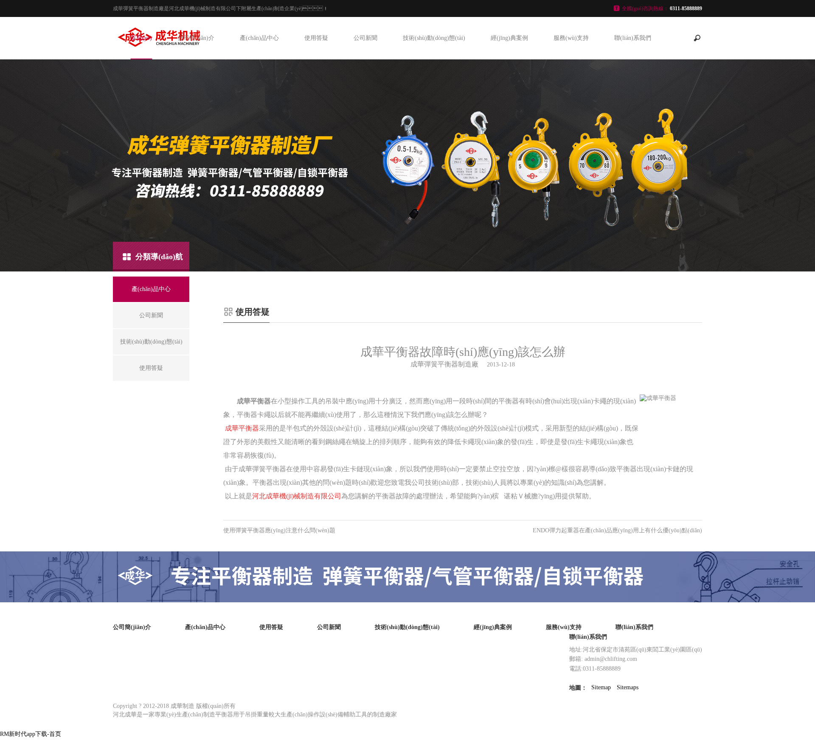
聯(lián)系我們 (632, 38)
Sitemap (601, 687)
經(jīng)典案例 (509, 38)
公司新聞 (365, 38)
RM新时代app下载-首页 (30, 734)
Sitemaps (627, 687)
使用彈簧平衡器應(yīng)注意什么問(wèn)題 (279, 530)
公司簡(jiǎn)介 (195, 38)
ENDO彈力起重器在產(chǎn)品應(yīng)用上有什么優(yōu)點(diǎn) (617, 530)
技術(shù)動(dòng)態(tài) (434, 38)
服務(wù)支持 (571, 38)
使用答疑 (316, 38)
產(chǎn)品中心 (259, 38)
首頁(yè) (141, 38)
